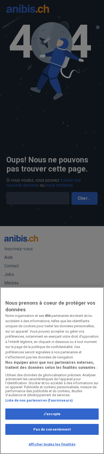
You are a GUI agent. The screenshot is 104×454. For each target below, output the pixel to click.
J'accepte (52, 414)
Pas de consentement (51, 429)
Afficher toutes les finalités (52, 444)
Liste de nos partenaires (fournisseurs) (39, 400)
